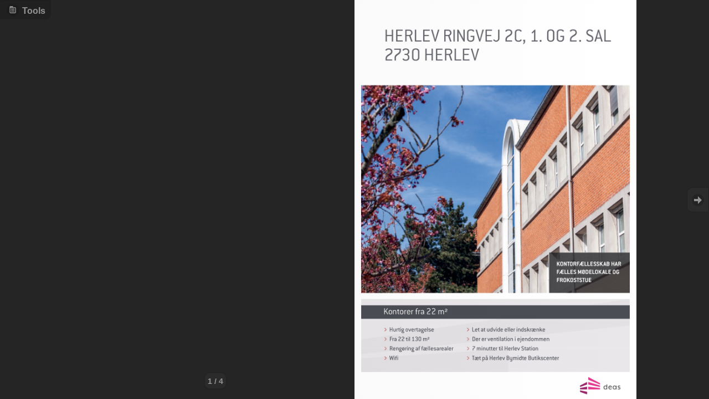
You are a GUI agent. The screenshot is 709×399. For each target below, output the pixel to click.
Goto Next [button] (698, 199)
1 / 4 (215, 381)
